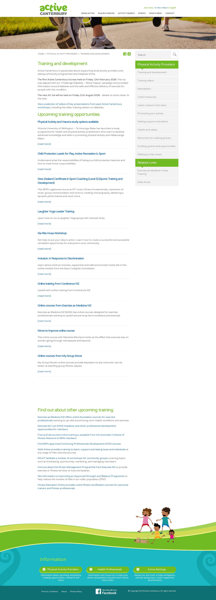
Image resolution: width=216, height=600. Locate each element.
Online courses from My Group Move (60, 356)
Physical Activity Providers (62, 54)
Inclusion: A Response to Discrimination (61, 258)
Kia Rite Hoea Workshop (52, 233)
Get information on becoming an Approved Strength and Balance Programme (81, 476)
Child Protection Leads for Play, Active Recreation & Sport (71, 153)
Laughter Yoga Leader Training (56, 211)
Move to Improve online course (56, 330)
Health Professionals (110, 569)
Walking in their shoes (150, 154)
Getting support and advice (153, 121)
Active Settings (157, 569)
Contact (169, 13)
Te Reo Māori (161, 7)
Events (142, 13)
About (64, 591)
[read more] (44, 144)
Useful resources (147, 97)
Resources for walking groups (154, 137)
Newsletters (144, 88)
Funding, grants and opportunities (157, 146)
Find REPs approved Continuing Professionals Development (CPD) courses (79, 443)
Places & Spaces (106, 13)
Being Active (87, 13)
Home (41, 54)
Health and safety (147, 129)
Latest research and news (152, 105)
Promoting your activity (150, 113)
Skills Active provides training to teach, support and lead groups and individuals (81, 449)
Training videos (146, 80)
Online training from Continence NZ (58, 283)
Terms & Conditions (49, 591)
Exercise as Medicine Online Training (153, 172)
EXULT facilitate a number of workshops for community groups (73, 458)
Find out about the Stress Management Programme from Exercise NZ (76, 467)
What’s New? (155, 13)
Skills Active (144, 182)
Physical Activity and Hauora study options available (68, 121)
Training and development (152, 72)
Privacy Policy (76, 591)
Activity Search (126, 13)
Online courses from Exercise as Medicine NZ (64, 305)
